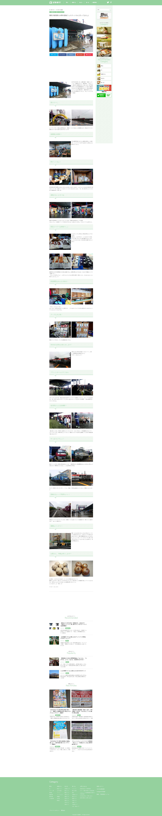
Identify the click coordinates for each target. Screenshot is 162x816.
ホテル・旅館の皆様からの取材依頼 (87, 790)
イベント (60, 12)
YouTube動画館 (101, 789)
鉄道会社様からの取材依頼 (85, 788)
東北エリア (67, 790)
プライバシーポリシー (54, 810)
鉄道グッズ (59, 788)
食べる (87, 2)
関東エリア (67, 792)
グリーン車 (51, 790)
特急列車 (51, 794)
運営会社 (63, 810)
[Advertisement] (71, 68)
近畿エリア (67, 796)
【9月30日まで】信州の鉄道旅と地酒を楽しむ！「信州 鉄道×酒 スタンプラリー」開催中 (60, 743)
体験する (74, 2)
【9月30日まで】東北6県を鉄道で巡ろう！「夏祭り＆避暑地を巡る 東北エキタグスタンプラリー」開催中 (60, 711)
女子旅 (58, 798)
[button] (110, 10)
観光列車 (51, 796)
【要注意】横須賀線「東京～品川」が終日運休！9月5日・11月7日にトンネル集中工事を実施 (82, 711)
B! (71, 54)
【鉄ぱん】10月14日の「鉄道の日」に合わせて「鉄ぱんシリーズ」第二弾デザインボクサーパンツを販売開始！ (73, 624)
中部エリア (67, 794)
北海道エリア (67, 788)
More (50, 753)
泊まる (80, 2)
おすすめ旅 (59, 790)
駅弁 (73, 792)
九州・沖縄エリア (75, 806)
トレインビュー (60, 794)
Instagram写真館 (101, 791)
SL (49, 788)
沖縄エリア (67, 804)
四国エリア (67, 800)
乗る (67, 2)
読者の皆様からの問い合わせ (86, 797)
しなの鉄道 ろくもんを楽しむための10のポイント (73, 670)
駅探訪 (58, 800)
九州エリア (67, 802)
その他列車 (51, 798)
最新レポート (100, 786)
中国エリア (67, 798)
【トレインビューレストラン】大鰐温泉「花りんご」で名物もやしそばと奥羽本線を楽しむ (82, 743)
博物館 (58, 796)
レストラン (74, 788)
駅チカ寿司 (74, 790)
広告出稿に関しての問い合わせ (86, 795)
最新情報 (95, 2)
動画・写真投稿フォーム (103, 794)
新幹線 (50, 792)
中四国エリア (74, 804)
